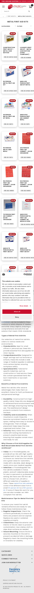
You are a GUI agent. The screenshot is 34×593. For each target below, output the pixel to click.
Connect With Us (9, 559)
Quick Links (7, 555)
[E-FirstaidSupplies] (17, 7)
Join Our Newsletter (11, 562)
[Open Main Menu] (3, 7)
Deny (17, 317)
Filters (19, 26)
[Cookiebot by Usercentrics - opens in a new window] (24, 274)
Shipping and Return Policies (12, 583)
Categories (6, 26)
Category (6, 551)
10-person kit (13, 488)
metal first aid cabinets (23, 483)
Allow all (17, 311)
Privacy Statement (9, 580)
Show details (24, 306)
